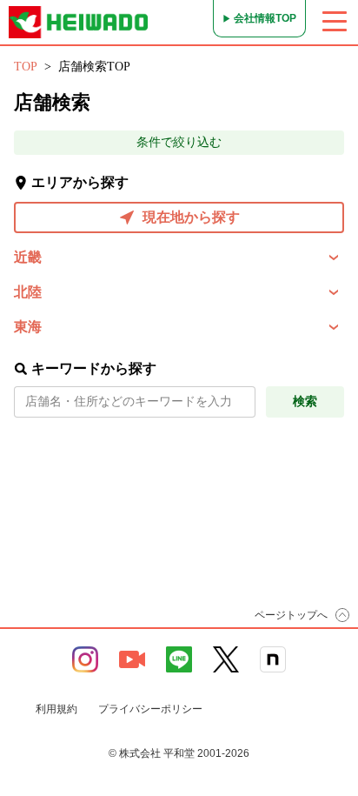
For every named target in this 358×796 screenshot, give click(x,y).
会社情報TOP (265, 18)
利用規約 (56, 709)
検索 (305, 401)
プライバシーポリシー (150, 709)
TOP (25, 66)
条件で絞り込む (179, 142)
